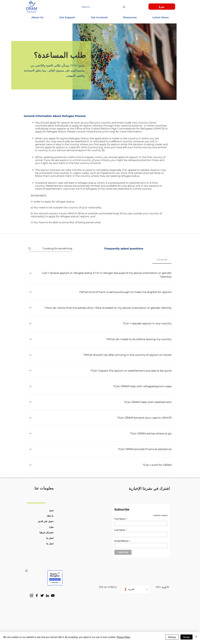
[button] (37, 17)
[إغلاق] (196, 636)
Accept (186, 637)
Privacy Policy (123, 637)
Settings (172, 637)
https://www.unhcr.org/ (100, 131)
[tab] (162, 260)
